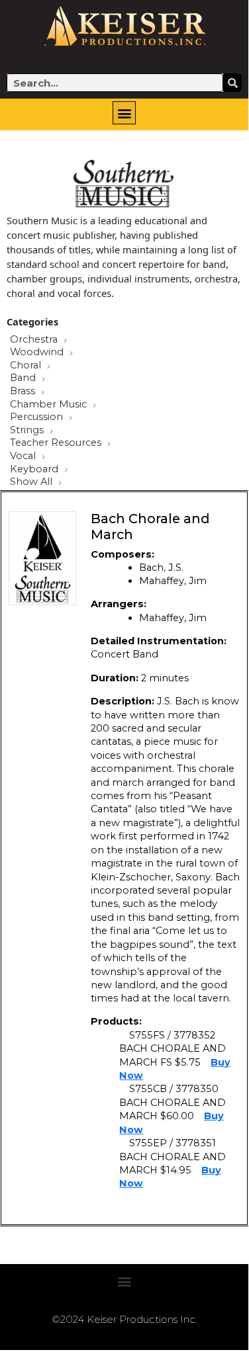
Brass (24, 391)
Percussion (38, 417)
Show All (32, 482)
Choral (27, 365)
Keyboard (35, 469)
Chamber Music (49, 405)
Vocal (24, 456)
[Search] (232, 82)
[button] (124, 112)
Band (24, 378)
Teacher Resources (57, 443)
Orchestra (35, 340)
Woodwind (38, 352)
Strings (28, 430)
